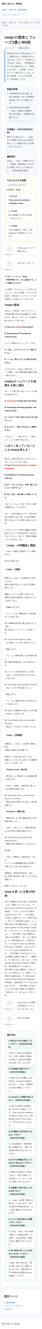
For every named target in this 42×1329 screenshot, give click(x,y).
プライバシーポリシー (11, 15)
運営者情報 (22, 10)
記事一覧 (12, 10)
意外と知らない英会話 (12, 3)
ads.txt (9, 1309)
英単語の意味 (23, 48)
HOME (4, 10)
